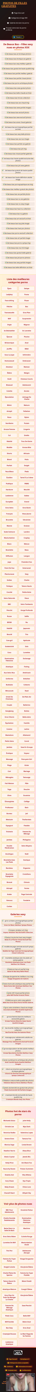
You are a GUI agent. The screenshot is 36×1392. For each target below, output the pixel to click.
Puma (26, 294)
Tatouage (26, 777)
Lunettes (26, 652)
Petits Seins (9, 741)
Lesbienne (9, 496)
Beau (27, 550)
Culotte (9, 391)
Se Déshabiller (9, 331)
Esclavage (26, 658)
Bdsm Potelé (26, 1281)
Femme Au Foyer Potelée (26, 1274)
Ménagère (9, 777)
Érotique (9, 753)
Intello (26, 435)
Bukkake (9, 685)
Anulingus (9, 854)
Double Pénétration (9, 847)
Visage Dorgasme (26, 1259)
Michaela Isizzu (9, 1121)
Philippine (27, 840)
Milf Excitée (9, 1322)
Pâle (26, 783)
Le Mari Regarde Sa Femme (26, 1335)
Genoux (9, 900)
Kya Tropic (27, 1181)
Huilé (9, 379)
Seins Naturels (9, 598)
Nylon (26, 417)
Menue (26, 544)
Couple (9, 705)
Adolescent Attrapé (26, 1252)
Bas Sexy (9, 1328)
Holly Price (9, 1163)
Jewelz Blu (27, 1157)
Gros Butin (27, 508)
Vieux (27, 598)
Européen (9, 502)
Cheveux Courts (27, 379)
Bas (26, 307)
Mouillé (27, 490)
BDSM (9, 622)
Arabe (9, 894)
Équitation (9, 723)
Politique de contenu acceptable (19, 1363)
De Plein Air (26, 697)
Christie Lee (9, 1127)
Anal (26, 343)
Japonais (26, 628)
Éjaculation (9, 397)
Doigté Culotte (9, 1267)
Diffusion (9, 556)
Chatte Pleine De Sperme (9, 1274)
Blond (9, 459)
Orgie (9, 325)
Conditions (10, 1366)
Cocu (9, 652)
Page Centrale (26, 894)
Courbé (9, 592)
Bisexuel (9, 385)
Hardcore (9, 490)
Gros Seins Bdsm (9, 1236)
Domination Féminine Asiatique (26, 1220)
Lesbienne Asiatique (9, 1343)
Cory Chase (9, 1181)
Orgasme (26, 868)
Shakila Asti (9, 1175)
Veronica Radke (9, 1133)
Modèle (9, 447)
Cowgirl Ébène (26, 1289)
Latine (26, 729)
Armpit (9, 411)
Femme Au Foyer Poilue (9, 1260)
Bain (26, 807)
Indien (9, 580)
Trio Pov (9, 1251)
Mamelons (9, 735)
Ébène (9, 373)
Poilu (27, 459)
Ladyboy (9, 294)
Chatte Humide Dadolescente (9, 1219)
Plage (9, 765)
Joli (26, 813)
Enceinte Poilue (27, 1210)
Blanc (9, 544)
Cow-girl (9, 640)
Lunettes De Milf (9, 1242)
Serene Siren (9, 1139)
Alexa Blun (27, 1151)
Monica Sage (9, 1145)
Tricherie (9, 832)
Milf (9, 319)
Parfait (9, 465)
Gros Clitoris (9, 717)
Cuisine (9, 729)
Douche (27, 789)
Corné (26, 741)
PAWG (26, 484)
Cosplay (27, 538)
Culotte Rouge (26, 1236)
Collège (26, 801)
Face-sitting (9, 300)
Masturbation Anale (26, 1243)
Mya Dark (26, 1127)
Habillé (9, 628)
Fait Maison (9, 783)
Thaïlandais (26, 820)
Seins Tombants (27, 604)
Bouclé (9, 634)
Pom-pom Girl (26, 759)
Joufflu (9, 349)
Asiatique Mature (9, 1289)
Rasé (27, 691)
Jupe (9, 562)
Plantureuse (9, 574)
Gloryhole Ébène (26, 1267)
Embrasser (27, 361)
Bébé (27, 349)
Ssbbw (26, 496)
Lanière (27, 532)
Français (9, 514)
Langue (27, 556)
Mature (26, 405)
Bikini (9, 405)
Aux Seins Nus (9, 673)
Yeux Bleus (9, 471)
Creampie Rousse (9, 1334)
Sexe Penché (26, 1305)
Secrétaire (9, 423)
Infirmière (27, 355)
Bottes (26, 711)
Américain (27, 673)
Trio (26, 634)
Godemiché (9, 646)
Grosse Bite (26, 447)
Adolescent (26, 385)
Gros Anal (26, 1328)
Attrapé (9, 888)
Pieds (27, 471)
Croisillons (27, 874)
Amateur (9, 367)
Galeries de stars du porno (19, 23)
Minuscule (9, 691)
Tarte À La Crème (26, 478)
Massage (9, 759)
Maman (27, 367)
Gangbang (9, 711)
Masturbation (9, 538)
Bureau (9, 813)
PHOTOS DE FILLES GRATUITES (14, 4)
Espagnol (9, 826)
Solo (26, 646)
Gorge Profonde (27, 610)
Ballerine (26, 705)
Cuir (9, 771)
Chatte (26, 580)
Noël (26, 854)
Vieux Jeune (26, 514)
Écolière (9, 478)
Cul (9, 435)
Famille (26, 723)
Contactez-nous (12, 1370)
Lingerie (27, 429)
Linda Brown (27, 1145)
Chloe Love (27, 1187)
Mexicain (9, 820)
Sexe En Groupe (27, 747)
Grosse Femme (9, 429)
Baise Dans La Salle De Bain (9, 1229)
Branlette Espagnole (9, 875)
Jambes (9, 747)
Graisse (26, 526)
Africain (27, 453)
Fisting (26, 667)
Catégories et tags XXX (19, 18)
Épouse (9, 337)
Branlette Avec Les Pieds (9, 861)
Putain (26, 423)
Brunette (9, 520)
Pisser (26, 300)
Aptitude (26, 640)
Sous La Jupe (9, 355)
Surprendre (26, 319)
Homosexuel (9, 361)
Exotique (26, 860)
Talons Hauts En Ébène (9, 1282)
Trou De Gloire (26, 441)
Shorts (9, 453)
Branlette (9, 550)
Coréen (9, 906)
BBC (9, 604)
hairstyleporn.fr (24, 1359)
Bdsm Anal (27, 1322)
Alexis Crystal (9, 1157)
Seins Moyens (27, 846)
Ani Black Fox (27, 1163)
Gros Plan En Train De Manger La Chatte (9, 1297)
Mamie (9, 526)
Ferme (26, 888)
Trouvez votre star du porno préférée (16, 29)
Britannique (9, 343)
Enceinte (26, 795)
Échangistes (9, 801)
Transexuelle (9, 313)
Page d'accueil (19, 13)
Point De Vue (9, 568)
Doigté (26, 465)
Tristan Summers (26, 1169)
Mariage (27, 771)
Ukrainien (27, 520)
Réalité (9, 441)
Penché (9, 610)
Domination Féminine (9, 659)
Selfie (27, 616)
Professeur (9, 807)
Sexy (26, 574)
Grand (26, 502)
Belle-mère (27, 717)
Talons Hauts (27, 586)
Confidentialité (26, 1370)
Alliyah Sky (26, 1193)
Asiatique (9, 667)
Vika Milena (26, 1175)
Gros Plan (26, 313)
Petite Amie (26, 592)
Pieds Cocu (9, 1316)
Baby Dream (9, 1187)
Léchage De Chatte (26, 398)
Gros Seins (9, 508)
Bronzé (9, 882)
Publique (9, 484)
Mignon (27, 325)
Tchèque (9, 586)
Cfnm (9, 795)
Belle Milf (26, 1316)
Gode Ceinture (9, 532)
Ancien (26, 391)
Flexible (27, 826)
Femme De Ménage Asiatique (9, 1307)
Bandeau (9, 868)
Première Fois (27, 562)
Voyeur (26, 753)
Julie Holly (27, 1121)
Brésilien (26, 679)
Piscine (26, 337)
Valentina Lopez (27, 1133)
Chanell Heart (9, 1193)
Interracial (27, 568)
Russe (9, 616)
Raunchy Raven (9, 1169)
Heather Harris (9, 1151)
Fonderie (26, 900)
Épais (9, 288)
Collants (27, 685)
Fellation (26, 411)
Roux (9, 417)
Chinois (27, 882)
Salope (26, 288)
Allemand (26, 735)
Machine (26, 1228)
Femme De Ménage (27, 833)
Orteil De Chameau (9, 698)
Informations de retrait (25, 1366)
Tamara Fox (26, 1139)
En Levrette (26, 331)
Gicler (26, 765)
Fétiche (9, 307)
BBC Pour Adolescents (9, 1211)
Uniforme (9, 679)
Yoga (9, 789)
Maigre (26, 373)
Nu (27, 622)
